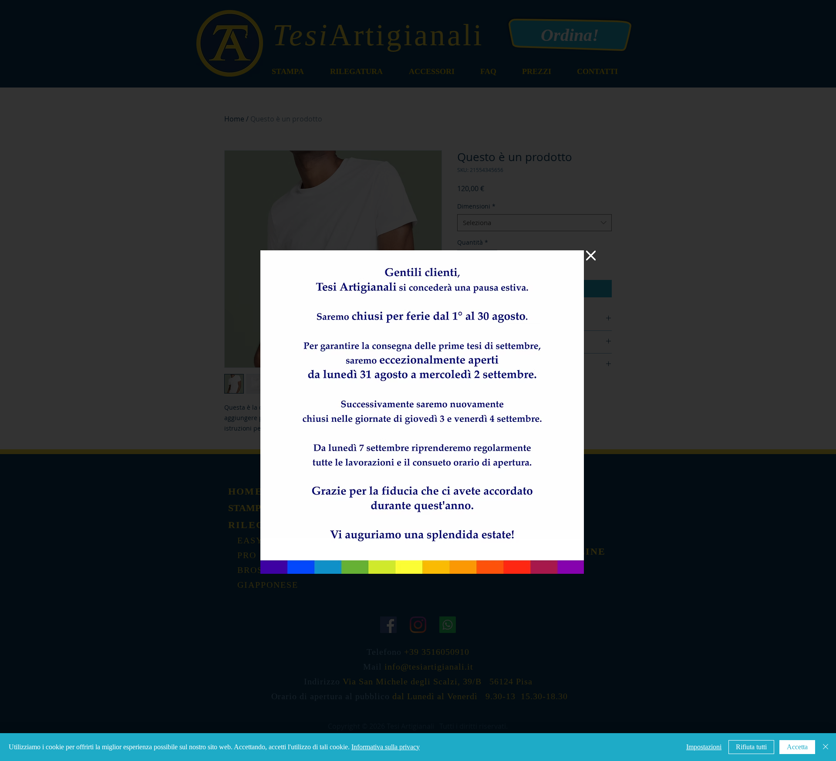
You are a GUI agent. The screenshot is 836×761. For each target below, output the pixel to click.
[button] (591, 255)
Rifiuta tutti (751, 747)
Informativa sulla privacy (385, 747)
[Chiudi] (825, 747)
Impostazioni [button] (703, 747)
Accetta (797, 747)
